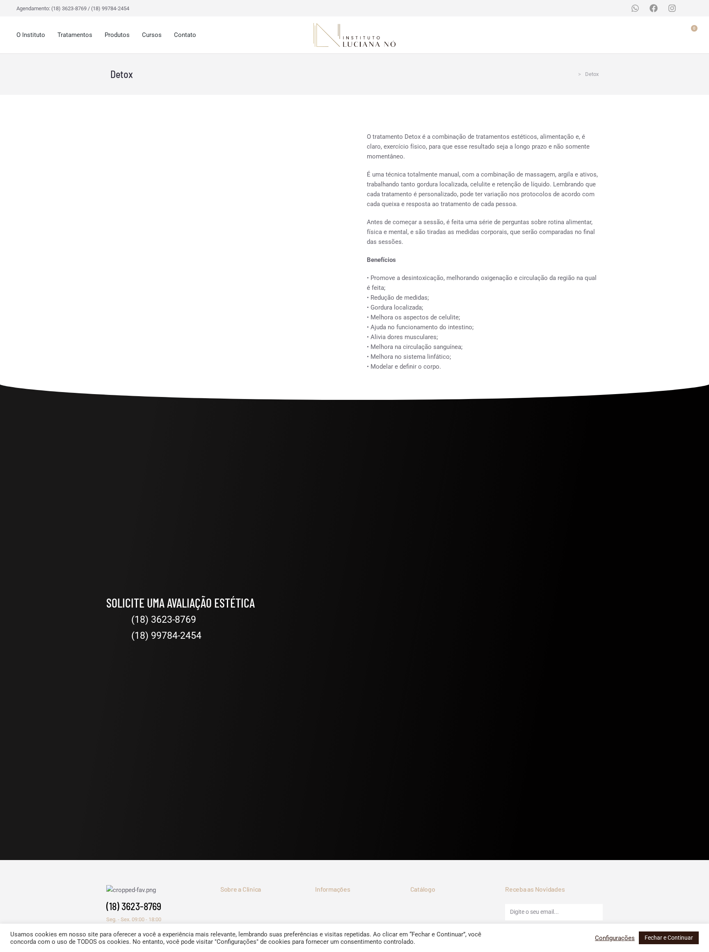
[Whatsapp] (635, 8)
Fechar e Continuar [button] (669, 937)
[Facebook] (653, 8)
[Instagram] (672, 8)
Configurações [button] (615, 938)
